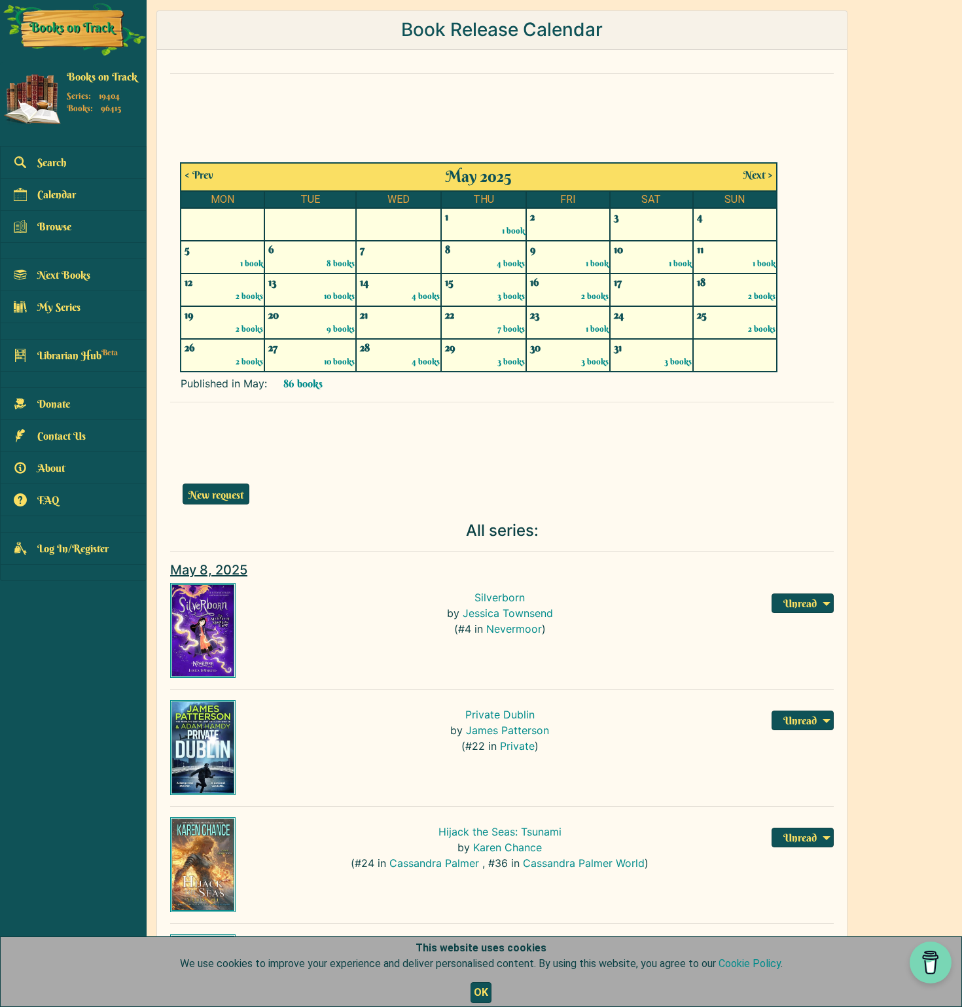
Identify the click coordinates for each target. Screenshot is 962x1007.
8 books (341, 263)
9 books (341, 328)
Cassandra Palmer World (584, 863)
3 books (511, 296)
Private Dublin (500, 714)
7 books (511, 328)
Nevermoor (514, 628)
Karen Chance (507, 847)
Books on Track (102, 76)
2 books (249, 296)
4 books (511, 263)
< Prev (199, 174)
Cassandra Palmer (434, 863)
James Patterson (507, 730)
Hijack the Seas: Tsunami (499, 831)
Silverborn (499, 597)
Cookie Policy (750, 963)
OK (481, 992)
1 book (513, 230)
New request (215, 494)
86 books (302, 383)
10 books (339, 296)
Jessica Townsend (508, 613)
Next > (758, 174)
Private (517, 745)
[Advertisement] (481, 113)
